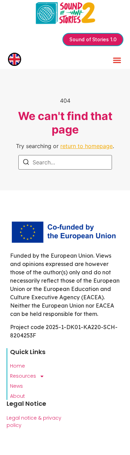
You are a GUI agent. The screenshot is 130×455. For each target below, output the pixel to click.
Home (17, 365)
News (16, 386)
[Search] (26, 163)
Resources (23, 375)
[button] (117, 60)
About (17, 396)
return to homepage (86, 146)
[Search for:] (65, 162)
